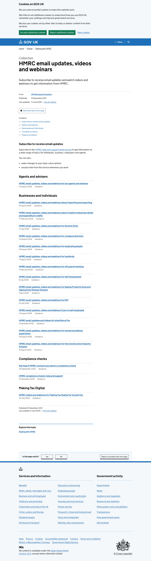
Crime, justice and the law (31, 512)
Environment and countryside (72, 496)
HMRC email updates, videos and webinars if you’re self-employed (51, 310)
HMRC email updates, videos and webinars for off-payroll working (51, 266)
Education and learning (69, 485)
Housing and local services (70, 501)
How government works (108, 517)
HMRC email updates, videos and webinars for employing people (51, 246)
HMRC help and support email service (53, 149)
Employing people (66, 490)
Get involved (103, 522)
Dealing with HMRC (43, 48)
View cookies (83, 32)
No (63, 457)
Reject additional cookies (62, 32)
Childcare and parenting (30, 501)
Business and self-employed (32, 496)
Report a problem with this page (114, 457)
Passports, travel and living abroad (74, 512)
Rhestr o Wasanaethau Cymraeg (34, 542)
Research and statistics (108, 501)
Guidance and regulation (108, 496)
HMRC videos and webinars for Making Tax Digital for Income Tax (51, 395)
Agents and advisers (30, 125)
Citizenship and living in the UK (33, 506)
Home (21, 48)
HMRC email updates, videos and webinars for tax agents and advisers (53, 183)
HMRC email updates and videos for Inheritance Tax (44, 320)
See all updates (50, 102)
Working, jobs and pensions (71, 522)
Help (21, 538)
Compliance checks (30, 132)
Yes (49, 457)
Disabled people (27, 517)
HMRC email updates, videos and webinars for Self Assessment (50, 276)
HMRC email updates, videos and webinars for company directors (51, 236)
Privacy (29, 538)
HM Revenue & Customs (41, 94)
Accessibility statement (56, 538)
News (99, 490)
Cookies (39, 538)
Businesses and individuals (32, 128)
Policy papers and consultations (112, 506)
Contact (74, 538)
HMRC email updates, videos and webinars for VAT (44, 300)
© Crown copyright (123, 553)
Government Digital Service (65, 542)
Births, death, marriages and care (35, 490)
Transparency (103, 512)
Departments (103, 485)
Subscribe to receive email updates (36, 121)
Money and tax (65, 506)
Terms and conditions (90, 538)
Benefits (23, 485)
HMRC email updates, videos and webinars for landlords (46, 256)
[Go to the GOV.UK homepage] (28, 42)
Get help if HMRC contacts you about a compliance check (47, 365)
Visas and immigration (68, 517)
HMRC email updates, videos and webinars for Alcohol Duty (48, 226)
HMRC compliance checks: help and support (41, 376)
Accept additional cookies (32, 32)
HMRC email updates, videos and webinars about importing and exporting (55, 202)
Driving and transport (29, 522)
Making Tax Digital (29, 135)
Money (29, 48)
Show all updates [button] (50, 411)
